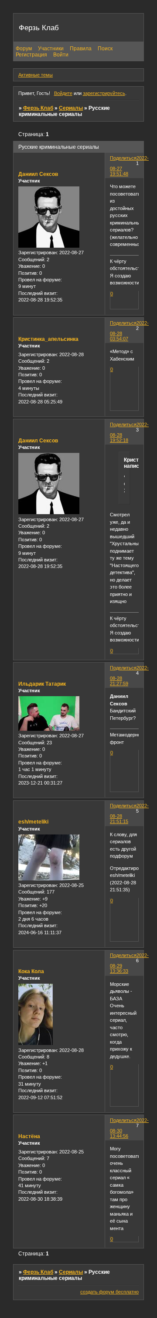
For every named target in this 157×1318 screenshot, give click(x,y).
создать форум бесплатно (109, 1291)
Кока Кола (31, 971)
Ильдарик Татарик (42, 684)
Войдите (63, 93)
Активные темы (35, 74)
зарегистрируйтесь (104, 93)
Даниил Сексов (38, 174)
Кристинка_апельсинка (48, 339)
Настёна (29, 1136)
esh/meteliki (33, 822)
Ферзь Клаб (38, 108)
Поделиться (123, 158)
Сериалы (71, 108)
